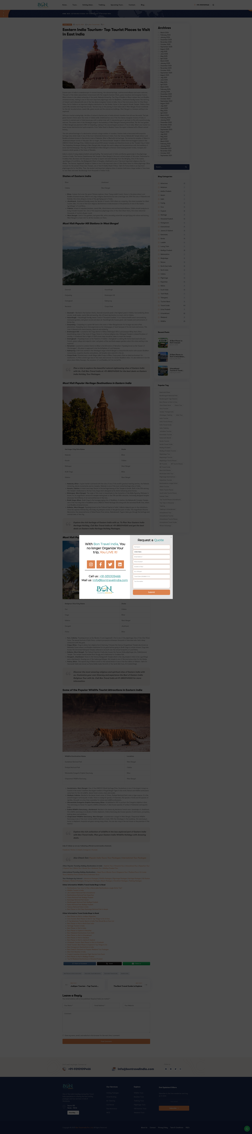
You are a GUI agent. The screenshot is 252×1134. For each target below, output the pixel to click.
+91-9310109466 (110, 576)
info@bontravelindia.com (110, 580)
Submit (151, 592)
